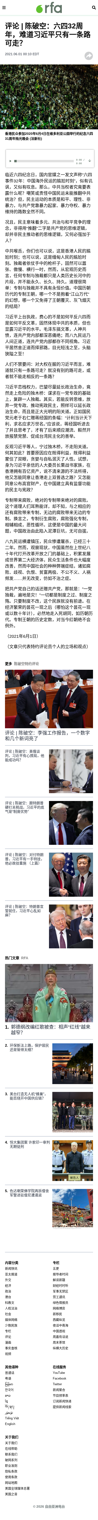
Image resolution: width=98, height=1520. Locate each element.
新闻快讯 (11, 1268)
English (10, 1424)
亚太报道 (11, 1274)
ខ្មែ (6, 1401)
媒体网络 (11, 1319)
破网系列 (11, 1460)
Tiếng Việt (12, 1418)
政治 (8, 1291)
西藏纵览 (59, 1319)
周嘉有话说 (60, 1337)
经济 (8, 1285)
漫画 (8, 1342)
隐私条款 (11, 1471)
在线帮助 (11, 1448)
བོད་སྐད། (9, 1407)
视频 (8, 1354)
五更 (56, 1268)
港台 (8, 1297)
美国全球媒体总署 (17, 1488)
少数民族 (11, 1325)
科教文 (9, 1302)
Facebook (59, 1378)
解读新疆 (59, 1280)
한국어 (9, 1390)
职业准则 (11, 1465)
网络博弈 (59, 1308)
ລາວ (7, 1395)
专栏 (8, 1331)
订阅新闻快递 (62, 1401)
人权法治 (11, 1308)
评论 (8, 1337)
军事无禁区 (60, 1291)
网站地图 (11, 1482)
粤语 (8, 1378)
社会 (8, 1314)
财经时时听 (60, 1285)
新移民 (57, 1314)
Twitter (57, 1384)
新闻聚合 (59, 1390)
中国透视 (59, 1331)
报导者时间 (60, 1274)
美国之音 (11, 1494)
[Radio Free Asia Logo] (49, 7)
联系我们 (11, 1454)
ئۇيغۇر (9, 1412)
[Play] (11, 161)
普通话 (9, 1373)
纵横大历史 (60, 1348)
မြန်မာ (9, 1384)
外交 (8, 1280)
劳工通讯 (59, 1297)
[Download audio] (90, 160)
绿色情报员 (60, 1302)
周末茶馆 (59, 1342)
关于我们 (11, 1443)
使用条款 (11, 1477)
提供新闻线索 (62, 1407)
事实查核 (11, 1348)
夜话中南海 (60, 1325)
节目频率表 (60, 1395)
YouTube (59, 1373)
